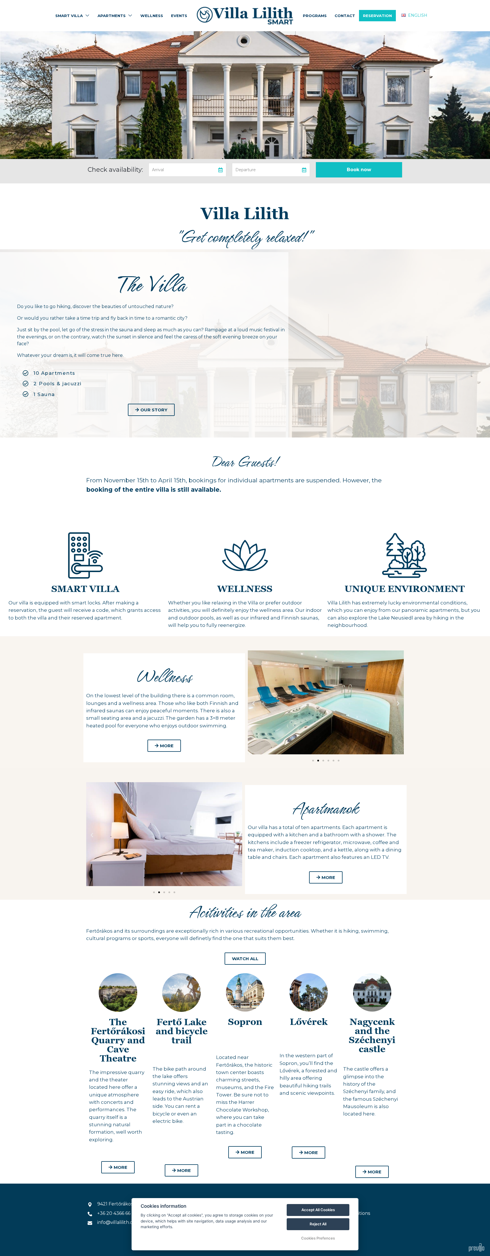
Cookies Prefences (318, 1238)
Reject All (318, 1224)
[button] (253, 703)
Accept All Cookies (318, 1209)
